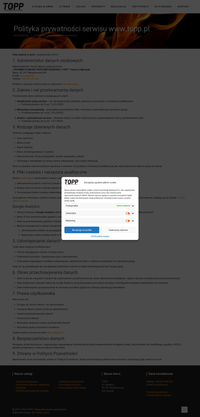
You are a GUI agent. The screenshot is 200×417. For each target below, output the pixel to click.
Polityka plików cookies (100, 236)
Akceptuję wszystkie (82, 230)
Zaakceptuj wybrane (118, 230)
